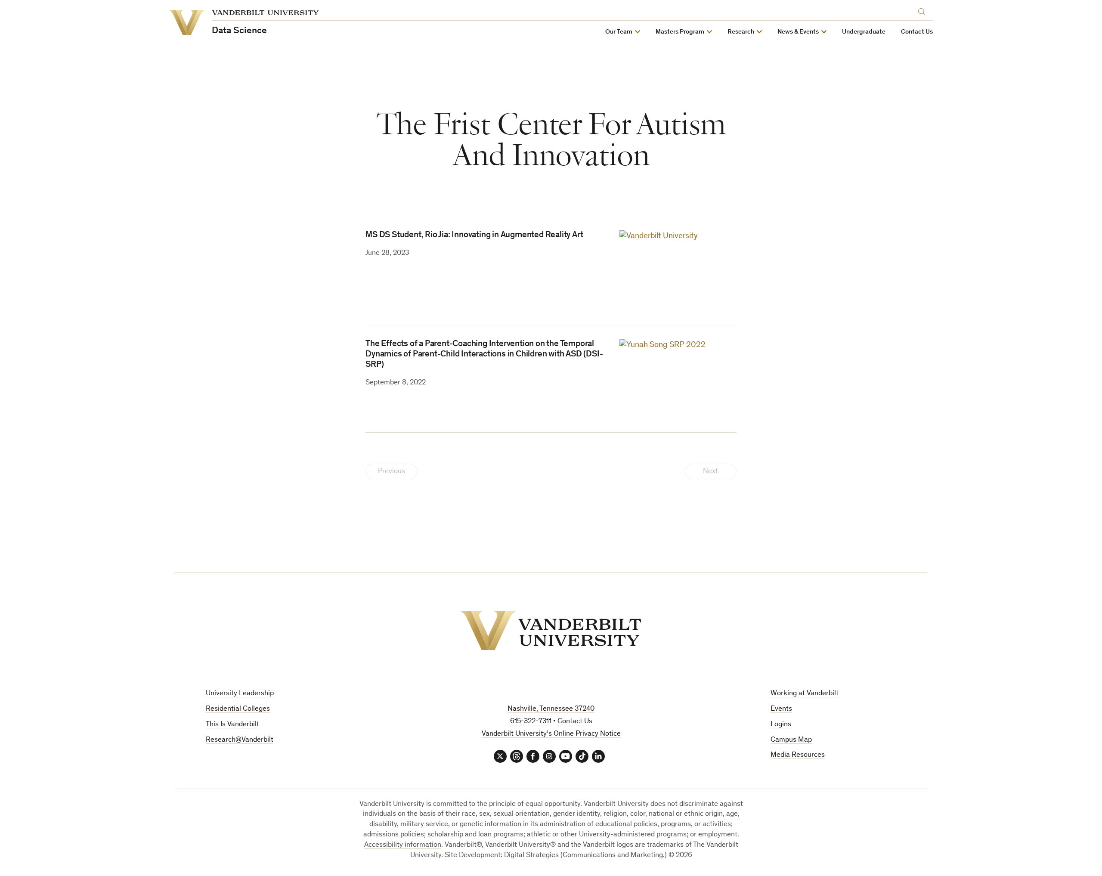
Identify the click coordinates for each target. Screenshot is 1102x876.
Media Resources (798, 755)
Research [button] (740, 32)
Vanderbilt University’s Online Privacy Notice (551, 734)
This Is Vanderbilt (232, 724)
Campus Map (791, 740)
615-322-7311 (530, 721)
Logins (781, 724)
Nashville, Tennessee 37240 (551, 709)
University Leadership (240, 693)
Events (781, 709)
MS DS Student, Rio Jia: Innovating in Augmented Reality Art (474, 235)
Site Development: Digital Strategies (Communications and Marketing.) (556, 855)
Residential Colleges (238, 709)
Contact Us (917, 32)
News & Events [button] (798, 32)
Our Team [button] (618, 32)
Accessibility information (402, 845)
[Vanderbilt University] (551, 630)
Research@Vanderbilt (239, 740)
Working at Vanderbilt (805, 693)
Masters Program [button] (680, 32)
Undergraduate (863, 32)
